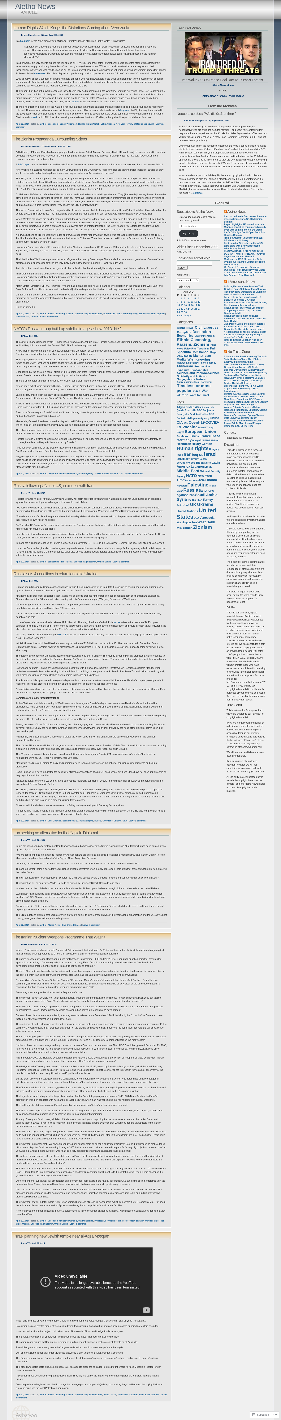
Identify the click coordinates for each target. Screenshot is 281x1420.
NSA (202, 480)
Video (106, 1394)
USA (121, 473)
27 (199, 308)
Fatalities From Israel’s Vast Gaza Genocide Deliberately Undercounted (244, 328)
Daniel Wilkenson (68, 124)
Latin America (108, 124)
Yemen (187, 528)
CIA (180, 422)
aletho (43, 124)
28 (178, 312)
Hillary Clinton (202, 443)
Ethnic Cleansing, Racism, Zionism (65, 313)
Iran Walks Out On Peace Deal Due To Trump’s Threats (222, 80)
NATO (98, 473)
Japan (203, 459)
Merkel (62, 634)
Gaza (215, 436)
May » (187, 315)
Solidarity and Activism (192, 376)
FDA (196, 436)
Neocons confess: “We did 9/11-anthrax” (206, 113)
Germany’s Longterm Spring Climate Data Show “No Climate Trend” (244, 416)
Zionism (34, 316)
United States (104, 562)
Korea (207, 463)
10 (189, 302)
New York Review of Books (129, 124)
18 (192, 305)
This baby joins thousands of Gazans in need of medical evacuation (245, 293)
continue (198, 193)
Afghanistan (185, 407)
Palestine (20, 316)
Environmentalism (205, 336)
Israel (18, 1224)
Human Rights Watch (89, 124)
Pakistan (182, 485)
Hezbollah (184, 443)
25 (192, 308)
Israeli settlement (188, 458)
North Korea (192, 480)
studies (76, 101)
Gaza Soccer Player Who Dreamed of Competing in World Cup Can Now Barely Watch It (244, 311)
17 (189, 305)
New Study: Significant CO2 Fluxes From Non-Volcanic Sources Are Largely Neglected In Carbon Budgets (246, 402)
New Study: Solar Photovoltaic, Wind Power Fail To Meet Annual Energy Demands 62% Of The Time (243, 423)
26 (195, 308)
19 (195, 305)
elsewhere (39, 73)
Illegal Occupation (93, 313)
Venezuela (149, 124)
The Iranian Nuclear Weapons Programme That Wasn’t (59, 937)
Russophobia (199, 370)
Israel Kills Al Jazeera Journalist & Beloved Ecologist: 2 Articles (243, 298)
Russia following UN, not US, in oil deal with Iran (53, 485)
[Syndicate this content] (225, 211)
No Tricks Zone (238, 351)
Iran (62, 562)
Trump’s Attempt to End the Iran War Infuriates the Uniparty (243, 239)
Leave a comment (49, 316)
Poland (212, 486)
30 (185, 312)
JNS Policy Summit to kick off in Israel (244, 324)
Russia (105, 473)
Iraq (195, 455)
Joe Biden (197, 462)
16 (185, 305)
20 (199, 305)
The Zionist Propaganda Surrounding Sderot (50, 139)
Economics (53, 562)
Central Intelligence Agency (193, 418)
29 (182, 312)
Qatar (180, 491)
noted (34, 117)
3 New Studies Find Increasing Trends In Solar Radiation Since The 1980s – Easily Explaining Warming (245, 359)
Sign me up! (189, 233)
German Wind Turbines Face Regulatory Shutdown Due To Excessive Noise (245, 374)
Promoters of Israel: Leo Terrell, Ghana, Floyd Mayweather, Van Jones (245, 304)
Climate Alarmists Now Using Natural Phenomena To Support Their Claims (244, 395)
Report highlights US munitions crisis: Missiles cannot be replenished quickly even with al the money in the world (245, 227)
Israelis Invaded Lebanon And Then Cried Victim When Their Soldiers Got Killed (244, 343)
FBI (191, 436)
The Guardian (195, 500)
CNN (186, 423)
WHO (179, 528)
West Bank (144, 1394)
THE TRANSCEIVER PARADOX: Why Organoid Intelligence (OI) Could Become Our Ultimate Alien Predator (244, 367)
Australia (190, 410)
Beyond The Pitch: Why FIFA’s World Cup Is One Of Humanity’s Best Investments (243, 389)
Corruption (184, 332)
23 (185, 308)
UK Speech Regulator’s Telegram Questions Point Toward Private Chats (244, 268)
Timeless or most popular (152, 313)
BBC (199, 410)
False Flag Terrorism (196, 348)
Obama (25, 1224)
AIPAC (207, 407)
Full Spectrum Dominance (196, 350)
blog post (25, 41)
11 (192, 302)
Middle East (188, 471)
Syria (182, 499)
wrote (117, 622)
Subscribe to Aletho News (195, 211)
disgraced (124, 110)
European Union (200, 431)
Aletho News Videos (223, 85)
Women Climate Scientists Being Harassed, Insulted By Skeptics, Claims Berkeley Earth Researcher (245, 410)
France (205, 436)
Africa (199, 407)
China (214, 418)
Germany (184, 440)
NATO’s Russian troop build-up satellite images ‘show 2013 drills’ (67, 328)
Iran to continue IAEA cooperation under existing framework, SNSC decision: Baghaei (245, 219)
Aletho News (35, 6)
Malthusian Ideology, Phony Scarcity (196, 362)
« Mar (180, 315)
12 (195, 302)
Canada (202, 414)
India (180, 454)
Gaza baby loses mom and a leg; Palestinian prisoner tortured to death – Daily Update (245, 319)
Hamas (205, 440)
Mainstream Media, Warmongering (120, 313)
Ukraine (114, 473)
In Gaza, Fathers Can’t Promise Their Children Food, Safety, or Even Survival (245, 287)
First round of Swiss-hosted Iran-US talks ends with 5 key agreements (243, 244)
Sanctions (107, 821)
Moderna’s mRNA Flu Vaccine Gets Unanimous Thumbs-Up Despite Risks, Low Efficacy (245, 262)
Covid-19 (197, 422)
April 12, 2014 (22, 124)
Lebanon (197, 466)
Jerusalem (122, 1394)
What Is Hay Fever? (234, 248)
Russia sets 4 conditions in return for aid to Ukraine (55, 573)
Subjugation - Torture (191, 379)
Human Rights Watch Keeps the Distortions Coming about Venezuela (71, 27)
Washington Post (187, 522)
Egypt (180, 431)
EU (77, 821)
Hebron (215, 440)
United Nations (187, 511)
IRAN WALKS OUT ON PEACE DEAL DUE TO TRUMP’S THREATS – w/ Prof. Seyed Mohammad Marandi (244, 254)
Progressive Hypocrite (105, 1221)
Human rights (86, 821)
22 (182, 308)
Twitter (180, 505)
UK (27, 316)
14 (178, 305)
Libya (208, 466)
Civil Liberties (54, 821)
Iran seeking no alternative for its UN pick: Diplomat (56, 832)
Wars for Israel (152, 1221)
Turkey (208, 500)
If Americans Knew (241, 281)
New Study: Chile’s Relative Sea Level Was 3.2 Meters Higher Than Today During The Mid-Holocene (244, 381)
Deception (53, 124)
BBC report (24, 164)
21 (178, 308)
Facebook (182, 436)
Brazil (192, 414)
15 (182, 305)
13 (199, 302)
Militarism (185, 366)
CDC (211, 414)
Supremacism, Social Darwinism (194, 382)
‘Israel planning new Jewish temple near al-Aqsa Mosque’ (61, 1236)
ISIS (200, 454)
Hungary (214, 449)
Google (196, 440)
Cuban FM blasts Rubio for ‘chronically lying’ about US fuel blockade (245, 274)
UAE (186, 505)
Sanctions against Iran (85, 562)
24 (189, 308)
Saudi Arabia (206, 495)
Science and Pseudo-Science (198, 373)
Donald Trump (205, 427)
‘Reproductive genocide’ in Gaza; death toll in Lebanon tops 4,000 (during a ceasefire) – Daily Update (245, 335)
